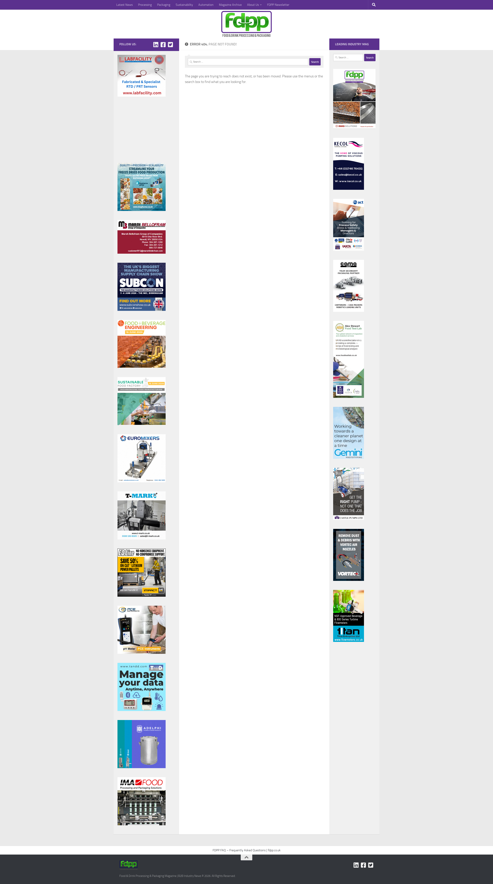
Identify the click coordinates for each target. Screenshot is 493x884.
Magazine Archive (230, 5)
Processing (145, 5)
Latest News (124, 5)
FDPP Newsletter (278, 5)
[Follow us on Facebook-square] (163, 45)
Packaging (163, 5)
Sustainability (184, 5)
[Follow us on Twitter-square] (170, 45)
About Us (253, 5)
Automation (206, 5)
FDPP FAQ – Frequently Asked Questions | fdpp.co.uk (247, 850)
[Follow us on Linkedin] (156, 45)
